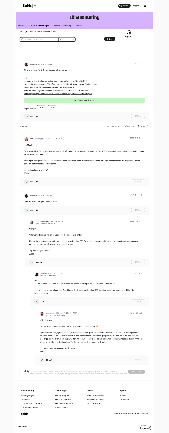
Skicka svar (136, 372)
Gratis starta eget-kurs (62, 399)
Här (30, 241)
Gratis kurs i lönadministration (65, 403)
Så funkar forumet (93, 403)
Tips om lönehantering (62, 25)
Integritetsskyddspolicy (95, 399)
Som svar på (45, 223)
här (63, 151)
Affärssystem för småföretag (31, 403)
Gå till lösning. (88, 100)
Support (123, 396)
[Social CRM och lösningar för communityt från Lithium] (145, 427)
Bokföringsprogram (27, 396)
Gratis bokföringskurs (62, 396)
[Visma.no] (29, 6)
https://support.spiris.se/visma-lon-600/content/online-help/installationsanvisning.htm (58, 93)
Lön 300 (41, 107)
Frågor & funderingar (39, 25)
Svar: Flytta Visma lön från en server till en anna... (39, 32)
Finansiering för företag (29, 407)
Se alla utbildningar (61, 407)
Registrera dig (124, 6)
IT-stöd (73, 342)
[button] (145, 64)
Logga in (136, 6)
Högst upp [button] (24, 426)
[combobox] (46, 39)
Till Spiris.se (124, 399)
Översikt (21, 25)
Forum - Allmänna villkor (95, 396)
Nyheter (78, 25)
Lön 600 (52, 107)
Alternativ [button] (109, 39)
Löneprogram (25, 399)
